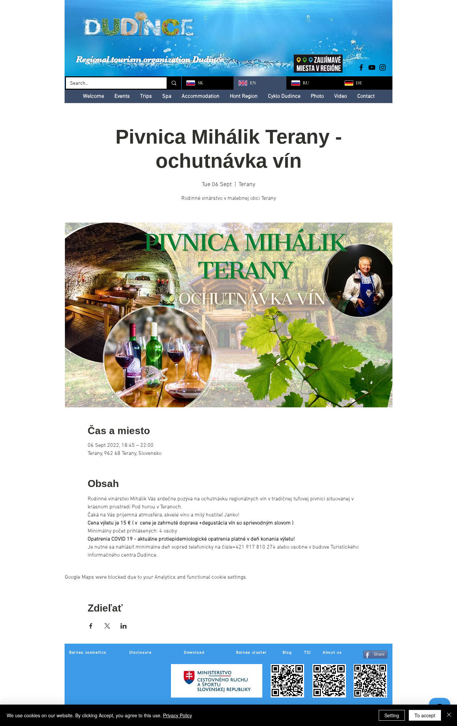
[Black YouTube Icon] (372, 67)
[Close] (449, 715)
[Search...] (173, 83)
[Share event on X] (107, 626)
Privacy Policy (177, 715)
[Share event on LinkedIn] (123, 626)
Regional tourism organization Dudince (150, 59)
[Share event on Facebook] (91, 626)
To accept (425, 715)
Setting (391, 715)
